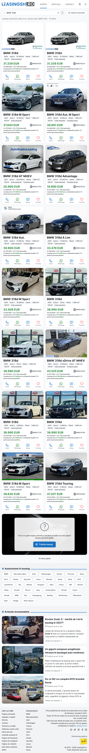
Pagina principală (8, 714)
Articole (5, 720)
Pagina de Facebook (9, 738)
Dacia (28, 750)
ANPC (4, 750)
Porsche (29, 729)
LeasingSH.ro (82, 747)
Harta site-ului (7, 732)
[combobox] (33, 12)
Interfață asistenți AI (9, 735)
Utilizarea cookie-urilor (10, 729)
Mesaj (28, 79)
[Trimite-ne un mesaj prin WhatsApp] (71, 729)
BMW (28, 714)
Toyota (28, 726)
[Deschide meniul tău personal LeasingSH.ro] (79, 4)
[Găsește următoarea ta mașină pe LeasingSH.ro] (18, 4)
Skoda (28, 738)
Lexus (28, 744)
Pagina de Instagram (10, 741)
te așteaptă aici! (81, 726)
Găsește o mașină (8, 717)
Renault (29, 747)
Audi (28, 720)
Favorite (38, 79)
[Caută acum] (62, 13)
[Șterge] (58, 12)
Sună (7, 79)
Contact (5, 723)
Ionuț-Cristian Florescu (83, 741)
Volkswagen (30, 723)
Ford (28, 735)
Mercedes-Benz (32, 717)
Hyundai (29, 741)
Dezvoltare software (9, 747)
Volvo (28, 732)
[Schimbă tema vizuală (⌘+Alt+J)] (85, 4)
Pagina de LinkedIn (9, 744)
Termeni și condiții (8, 726)
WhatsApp (17, 79)
